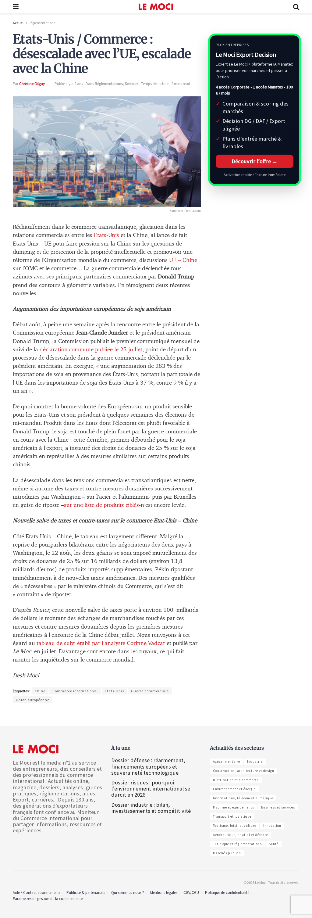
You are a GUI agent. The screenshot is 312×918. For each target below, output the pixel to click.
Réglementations (42, 22)
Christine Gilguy (32, 83)
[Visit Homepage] (156, 6)
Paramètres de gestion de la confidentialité (48, 898)
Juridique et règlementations (237, 844)
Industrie (255, 761)
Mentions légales (163, 892)
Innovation (272, 825)
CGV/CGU (191, 892)
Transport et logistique (232, 816)
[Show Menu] (16, 6)
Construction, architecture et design (243, 771)
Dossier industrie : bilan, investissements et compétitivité (151, 807)
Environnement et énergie (234, 789)
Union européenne (32, 699)
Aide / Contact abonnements (36, 892)
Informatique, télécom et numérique (243, 798)
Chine (40, 691)
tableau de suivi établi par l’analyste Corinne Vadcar (101, 643)
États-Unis (114, 691)
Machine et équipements (233, 807)
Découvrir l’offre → (255, 161)
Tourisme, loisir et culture (234, 825)
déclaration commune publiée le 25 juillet (91, 350)
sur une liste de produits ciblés (101, 505)
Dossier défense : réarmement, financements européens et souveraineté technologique (148, 766)
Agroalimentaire (226, 761)
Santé (273, 844)
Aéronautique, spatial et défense (240, 835)
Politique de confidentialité (227, 892)
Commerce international (75, 691)
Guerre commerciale (150, 691)
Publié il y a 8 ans (69, 83)
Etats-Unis (106, 235)
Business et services (278, 807)
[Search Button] (296, 6)
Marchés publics (227, 853)
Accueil (18, 22)
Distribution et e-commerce (236, 780)
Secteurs (131, 83)
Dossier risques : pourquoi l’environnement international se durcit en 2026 (150, 788)
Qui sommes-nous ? (127, 892)
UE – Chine (183, 260)
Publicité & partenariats (85, 892)
